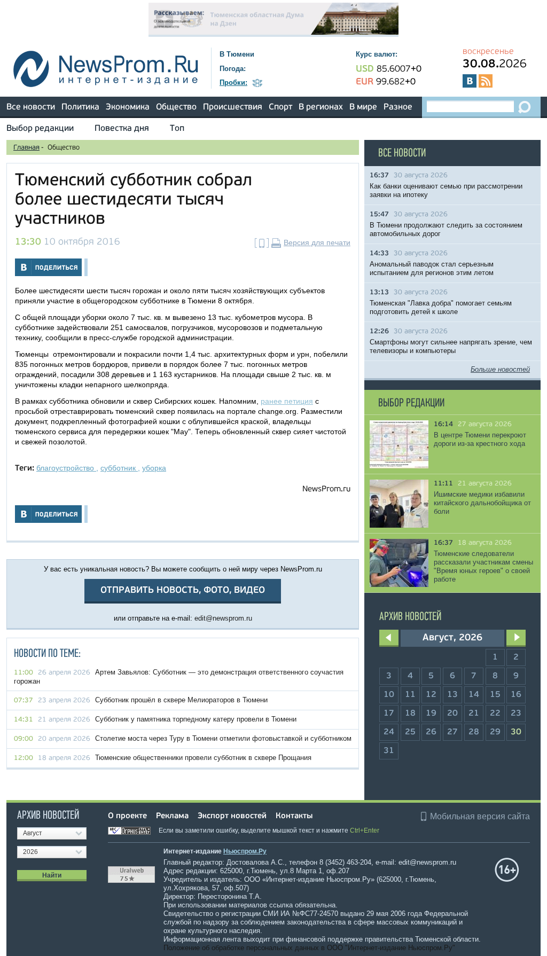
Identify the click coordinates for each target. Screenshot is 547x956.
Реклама (172, 816)
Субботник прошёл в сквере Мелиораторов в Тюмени (181, 700)
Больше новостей (500, 369)
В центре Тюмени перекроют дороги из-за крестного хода (480, 439)
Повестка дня (122, 128)
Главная (26, 147)
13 (452, 695)
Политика (80, 107)
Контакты (294, 816)
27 (452, 732)
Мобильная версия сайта (480, 816)
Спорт (280, 107)
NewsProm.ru (326, 489)
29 (495, 732)
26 (431, 732)
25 (410, 732)
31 (389, 751)
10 (389, 695)
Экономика (128, 107)
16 (516, 695)
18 (410, 713)
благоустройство (66, 468)
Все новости (30, 107)
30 (516, 732)
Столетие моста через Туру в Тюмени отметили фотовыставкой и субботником (223, 738)
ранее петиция (287, 401)
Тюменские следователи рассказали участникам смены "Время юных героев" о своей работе (483, 566)
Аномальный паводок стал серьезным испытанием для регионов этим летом (432, 268)
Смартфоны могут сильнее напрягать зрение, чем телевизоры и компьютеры (451, 346)
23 (516, 713)
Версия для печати (317, 242)
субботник (119, 468)
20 (452, 713)
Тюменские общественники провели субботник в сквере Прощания (203, 758)
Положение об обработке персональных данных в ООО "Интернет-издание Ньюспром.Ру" (309, 948)
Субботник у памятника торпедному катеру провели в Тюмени (195, 719)
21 (473, 713)
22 (495, 713)
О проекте (127, 816)
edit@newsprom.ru (223, 618)
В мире (363, 107)
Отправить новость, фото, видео (182, 590)
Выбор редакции (40, 128)
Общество (176, 107)
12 (431, 695)
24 (389, 732)
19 (431, 713)
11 (410, 695)
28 (473, 732)
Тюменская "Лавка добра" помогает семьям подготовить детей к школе (441, 307)
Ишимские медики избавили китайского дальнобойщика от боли (482, 502)
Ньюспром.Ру (245, 851)
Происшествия (232, 107)
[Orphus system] (132, 830)
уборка (154, 468)
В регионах (321, 107)
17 (389, 713)
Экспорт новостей (232, 816)
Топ (177, 128)
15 (495, 695)
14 (473, 695)
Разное (398, 107)
